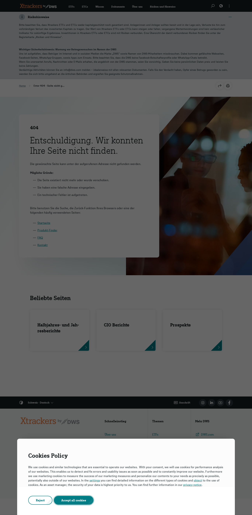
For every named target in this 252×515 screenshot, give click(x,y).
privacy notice (192, 485)
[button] (40, 500)
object (198, 480)
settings (94, 480)
